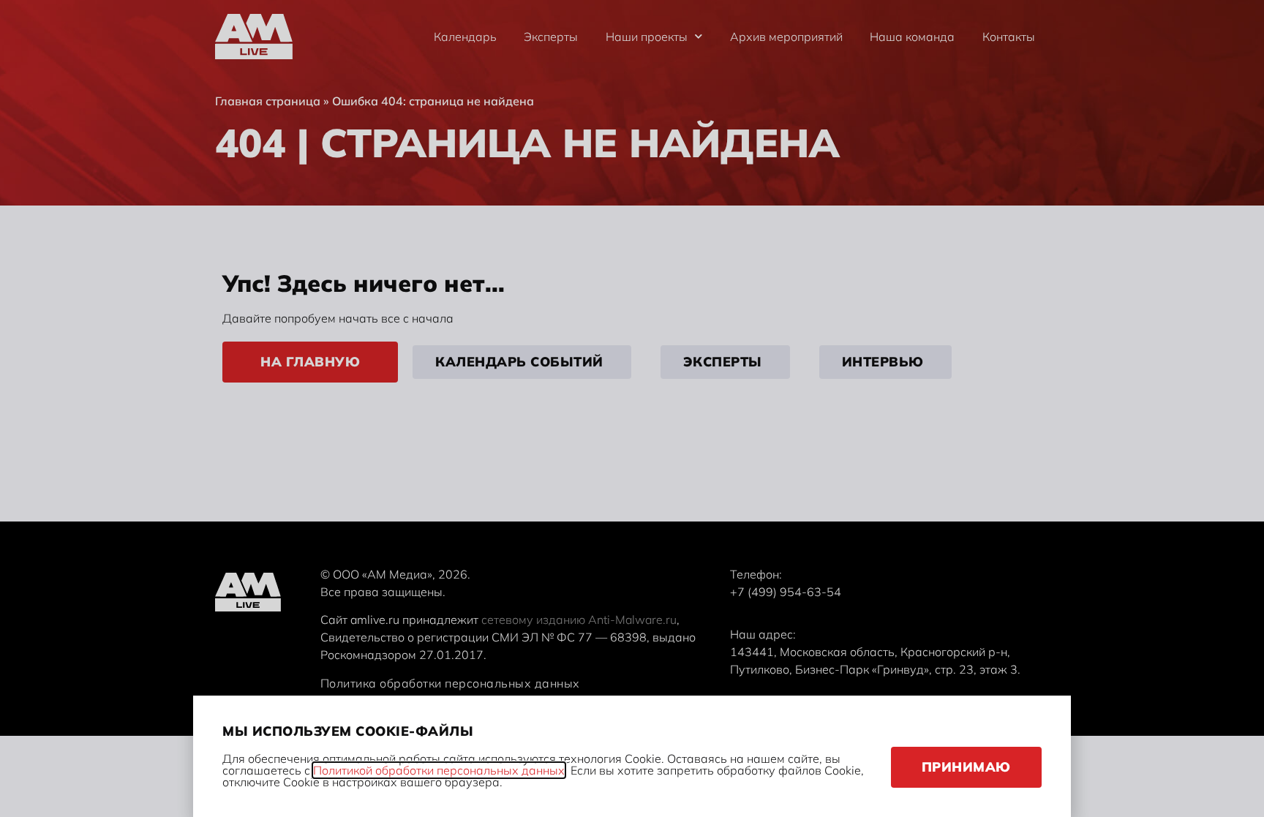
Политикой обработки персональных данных (439, 770)
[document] (632, 408)
